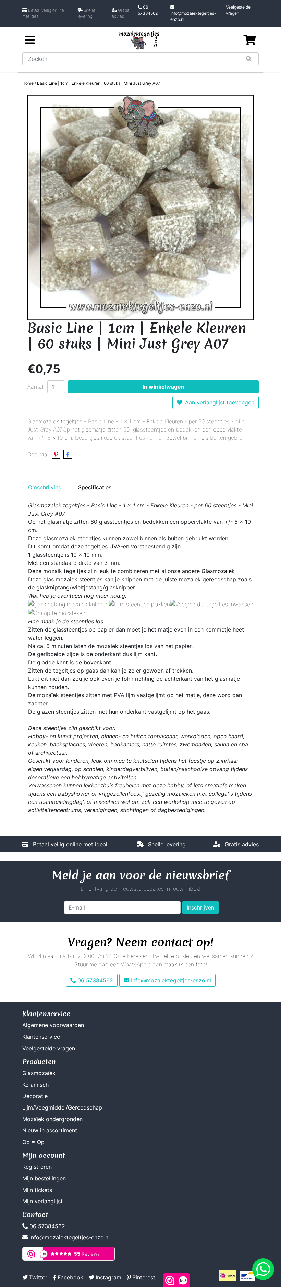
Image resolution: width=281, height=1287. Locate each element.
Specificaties (94, 487)
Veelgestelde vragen (238, 10)
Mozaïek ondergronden (52, 1119)
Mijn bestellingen (44, 1178)
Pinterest (143, 1277)
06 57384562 (148, 10)
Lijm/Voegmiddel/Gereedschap (62, 1107)
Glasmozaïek (39, 1073)
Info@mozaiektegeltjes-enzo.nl (193, 16)
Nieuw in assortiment (49, 1130)
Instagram (108, 1277)
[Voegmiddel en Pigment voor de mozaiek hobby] (211, 603)
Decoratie (35, 1095)
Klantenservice (41, 1036)
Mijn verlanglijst (42, 1201)
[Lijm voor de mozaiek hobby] (139, 603)
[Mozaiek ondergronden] (56, 612)
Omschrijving (45, 487)
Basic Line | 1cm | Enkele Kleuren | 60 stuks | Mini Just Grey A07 (98, 83)
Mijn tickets (37, 1189)
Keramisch (35, 1084)
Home (28, 83)
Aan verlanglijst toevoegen (219, 402)
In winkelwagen (163, 386)
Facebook (70, 1277)
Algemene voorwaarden (53, 1025)
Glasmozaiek (218, 571)
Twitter (38, 1277)
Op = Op (33, 1142)
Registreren (37, 1166)
